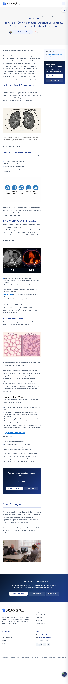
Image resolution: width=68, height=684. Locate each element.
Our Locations (5, 635)
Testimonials (39, 620)
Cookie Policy (52, 657)
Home (11, 16)
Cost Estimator (6, 649)
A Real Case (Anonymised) (55, 54)
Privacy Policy (35, 657)
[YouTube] (48, 644)
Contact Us (39, 626)
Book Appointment (7, 638)
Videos (4, 643)
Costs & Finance (40, 623)
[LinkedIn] (44, 644)
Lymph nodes (8, 294)
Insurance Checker (7, 646)
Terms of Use (43, 657)
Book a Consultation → (14, 488)
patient (23, 419)
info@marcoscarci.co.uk (46, 637)
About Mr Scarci (40, 615)
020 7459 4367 (42, 635)
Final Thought (51, 57)
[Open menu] (63, 3)
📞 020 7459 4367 (30, 488)
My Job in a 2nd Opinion (15, 433)
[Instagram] (40, 644)
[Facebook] (37, 644)
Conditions (39, 617)
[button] (63, 9)
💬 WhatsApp (52, 594)
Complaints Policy (61, 657)
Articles (16, 16)
